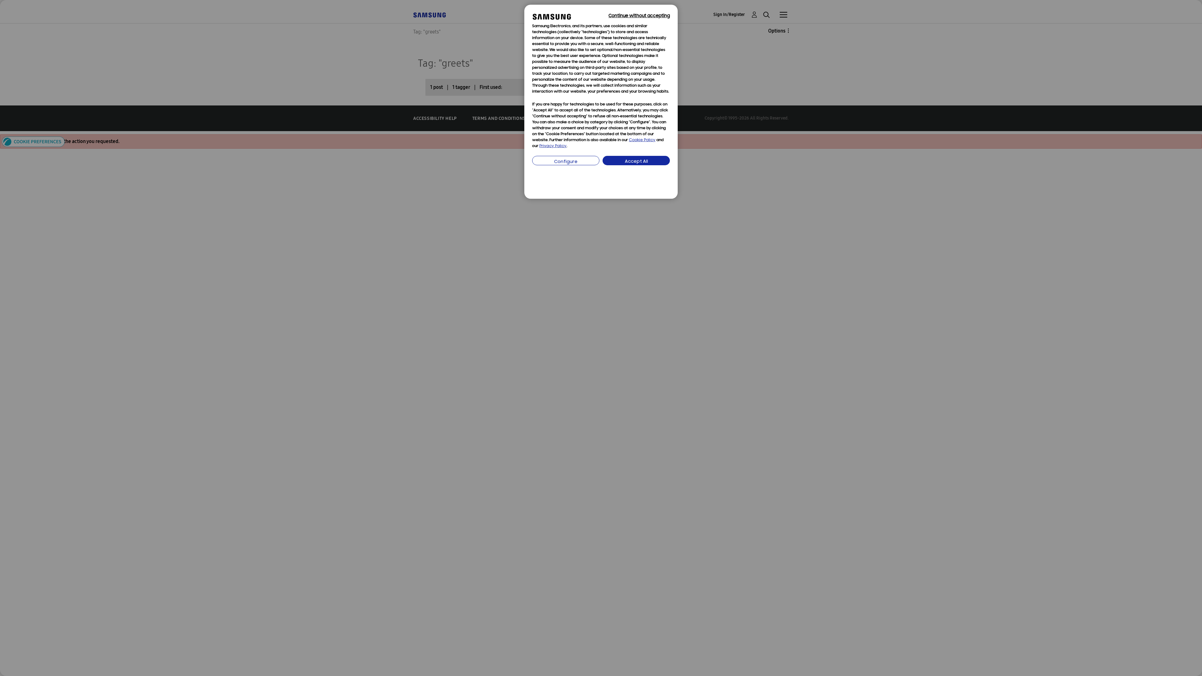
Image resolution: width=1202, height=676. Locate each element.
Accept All (636, 161)
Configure (566, 162)
